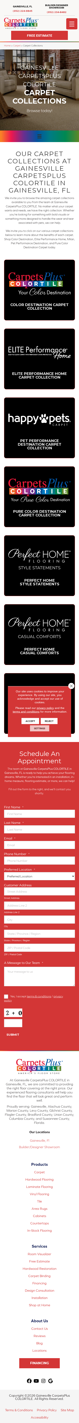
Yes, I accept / (33, 998)
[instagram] (43, 1381)
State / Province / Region (17, 940)
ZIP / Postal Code (13, 954)
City (6, 926)
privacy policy (45, 707)
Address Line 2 (11, 912)
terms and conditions (26, 711)
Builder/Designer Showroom (39, 1147)
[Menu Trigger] (71, 23)
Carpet (17, 45)
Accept (30, 721)
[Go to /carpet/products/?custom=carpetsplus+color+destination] (39, 290)
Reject (49, 721)
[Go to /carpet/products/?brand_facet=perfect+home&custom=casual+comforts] (39, 634)
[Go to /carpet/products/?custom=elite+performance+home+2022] (39, 359)
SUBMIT (12, 1034)
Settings (39, 728)
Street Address (11, 898)
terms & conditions (39, 996)
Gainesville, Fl (39, 1140)
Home (7, 45)
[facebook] (29, 1381)
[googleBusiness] (50, 1381)
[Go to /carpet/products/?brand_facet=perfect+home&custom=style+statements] (39, 565)
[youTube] (36, 1381)
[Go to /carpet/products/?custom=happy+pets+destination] (39, 428)
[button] (39, 35)
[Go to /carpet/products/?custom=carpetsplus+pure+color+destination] (39, 497)
